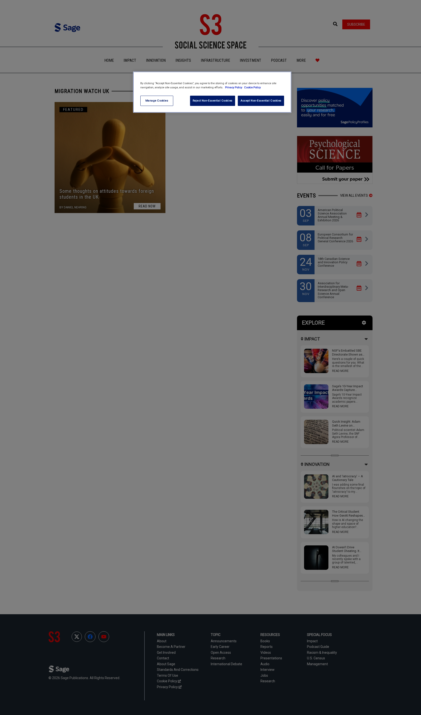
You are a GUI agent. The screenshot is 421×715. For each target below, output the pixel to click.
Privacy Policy (234, 87)
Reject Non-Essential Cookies (212, 100)
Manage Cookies (156, 100)
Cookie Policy (252, 87)
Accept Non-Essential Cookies (260, 100)
